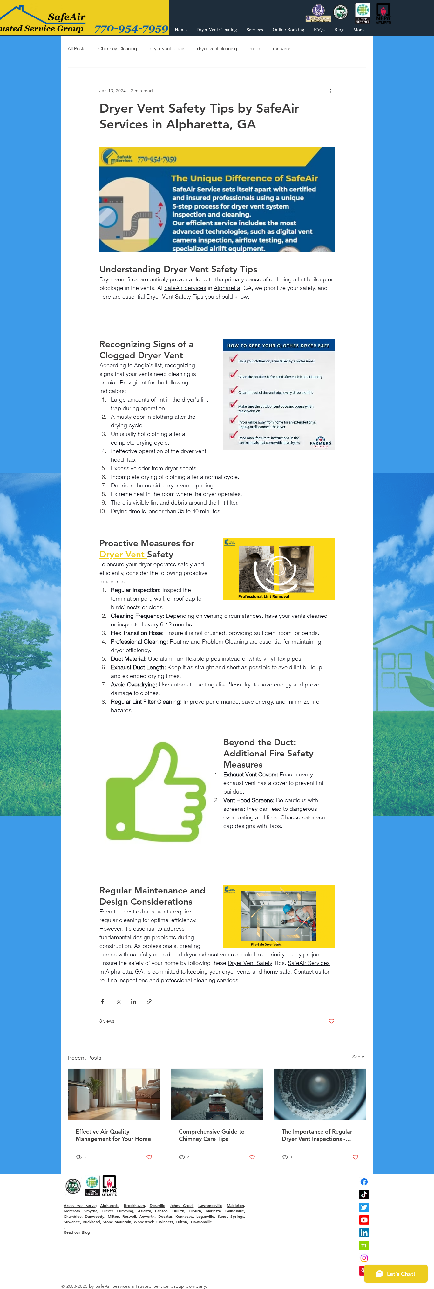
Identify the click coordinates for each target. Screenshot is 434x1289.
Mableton (235, 1205)
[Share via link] (149, 1001)
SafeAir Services (112, 1286)
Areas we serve (80, 1205)
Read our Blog (77, 1232)
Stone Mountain (117, 1221)
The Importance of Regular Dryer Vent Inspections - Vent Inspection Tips (317, 1135)
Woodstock (144, 1221)
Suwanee (72, 1221)
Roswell (129, 1216)
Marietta (213, 1210)
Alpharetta (109, 1205)
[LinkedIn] (364, 1232)
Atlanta (144, 1210)
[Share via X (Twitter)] (118, 1001)
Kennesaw (184, 1216)
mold (255, 48)
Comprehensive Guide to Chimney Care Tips (212, 1135)
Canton (161, 1210)
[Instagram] (364, 1258)
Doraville (157, 1205)
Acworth (147, 1216)
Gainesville (234, 1210)
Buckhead (91, 1221)
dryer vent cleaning (217, 48)
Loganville (205, 1216)
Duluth (178, 1210)
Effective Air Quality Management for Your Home (113, 1135)
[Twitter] (364, 1207)
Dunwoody (94, 1216)
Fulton (181, 1221)
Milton (113, 1216)
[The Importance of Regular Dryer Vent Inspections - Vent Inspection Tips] (320, 1094)
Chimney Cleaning (117, 48)
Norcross (72, 1210)
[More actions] (331, 90)
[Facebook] (364, 1182)
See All (359, 1056)
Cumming (125, 1210)
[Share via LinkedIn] (134, 1001)
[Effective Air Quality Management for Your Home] (114, 1094)
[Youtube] (364, 1220)
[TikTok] (364, 1194)
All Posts (77, 48)
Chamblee (73, 1216)
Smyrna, (91, 1210)
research (282, 48)
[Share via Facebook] (102, 1001)
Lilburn (195, 1210)
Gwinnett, (165, 1221)
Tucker (107, 1210)
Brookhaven (134, 1205)
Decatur (165, 1216)
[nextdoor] (364, 1245)
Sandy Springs (231, 1216)
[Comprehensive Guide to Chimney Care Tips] (217, 1094)
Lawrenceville (210, 1205)
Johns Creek (181, 1205)
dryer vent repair (167, 48)
